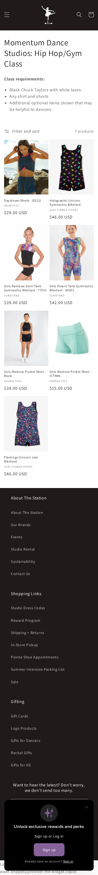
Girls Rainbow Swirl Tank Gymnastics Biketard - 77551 (25, 288)
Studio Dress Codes (28, 607)
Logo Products (24, 728)
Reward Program (25, 620)
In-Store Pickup (24, 644)
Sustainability (23, 561)
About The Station (27, 512)
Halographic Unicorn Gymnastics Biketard (65, 202)
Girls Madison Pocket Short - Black (25, 374)
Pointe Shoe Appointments (35, 657)
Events (17, 537)
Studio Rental (23, 549)
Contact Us (20, 573)
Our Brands (21, 524)
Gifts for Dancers (25, 740)
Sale (14, 681)
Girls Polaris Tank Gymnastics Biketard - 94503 (71, 288)
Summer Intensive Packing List (38, 669)
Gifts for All (21, 764)
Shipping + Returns (27, 632)
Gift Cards (19, 716)
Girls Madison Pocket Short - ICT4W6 (70, 374)
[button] (7, 15)
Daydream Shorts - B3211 (22, 200)
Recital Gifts (21, 752)
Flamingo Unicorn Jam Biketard (21, 459)
